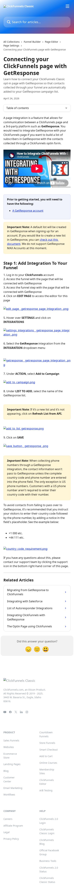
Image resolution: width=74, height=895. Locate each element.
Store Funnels (47, 743)
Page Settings (11, 45)
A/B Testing (45, 790)
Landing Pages (11, 764)
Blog (6, 770)
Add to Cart (45, 756)
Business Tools (47, 861)
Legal (6, 832)
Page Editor (51, 41)
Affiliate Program (13, 825)
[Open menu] (67, 6)
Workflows (9, 794)
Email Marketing (12, 788)
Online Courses (48, 762)
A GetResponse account (27, 211)
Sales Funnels (11, 740)
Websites (8, 747)
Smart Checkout (48, 749)
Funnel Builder (32, 41)
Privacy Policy (11, 838)
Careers (7, 819)
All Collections (11, 41)
